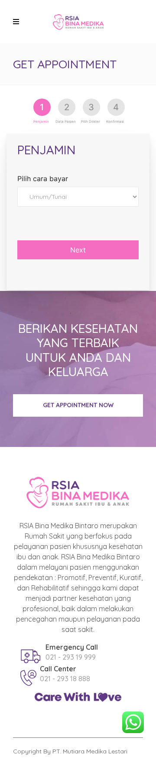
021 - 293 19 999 (71, 657)
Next (78, 250)
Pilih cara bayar (42, 178)
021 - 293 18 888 (65, 678)
